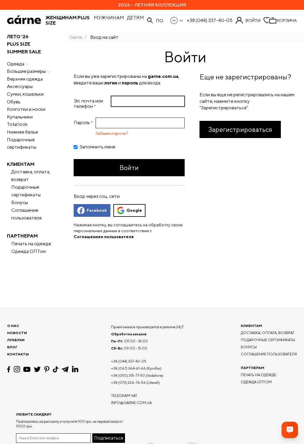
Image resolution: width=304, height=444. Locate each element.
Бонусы (19, 202)
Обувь (13, 102)
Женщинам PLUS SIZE (67, 20)
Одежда (15, 64)
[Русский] (177, 20)
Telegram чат (124, 395)
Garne (75, 37)
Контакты (18, 354)
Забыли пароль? (112, 133)
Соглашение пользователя (26, 214)
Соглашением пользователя (104, 236)
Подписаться (108, 438)
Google (134, 210)
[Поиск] (150, 20)
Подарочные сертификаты (21, 143)
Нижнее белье (22, 132)
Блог (12, 347)
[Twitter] (37, 369)
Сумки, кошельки (25, 94)
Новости (17, 333)
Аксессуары (20, 86)
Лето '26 (17, 36)
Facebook (97, 210)
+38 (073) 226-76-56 (128, 382)
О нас (13, 325)
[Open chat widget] (289, 429)
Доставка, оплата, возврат (30, 175)
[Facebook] (8, 369)
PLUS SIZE (18, 44)
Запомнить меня (97, 147)
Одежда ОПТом (28, 251)
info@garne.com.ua (131, 402)
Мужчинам (109, 17)
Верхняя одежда (25, 79)
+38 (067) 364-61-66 (128, 368)
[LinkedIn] (75, 369)
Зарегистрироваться (240, 129)
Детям (135, 17)
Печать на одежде (31, 243)
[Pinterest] (47, 369)
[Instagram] (17, 369)
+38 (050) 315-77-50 (128, 375)
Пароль (82, 122)
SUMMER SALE (24, 52)
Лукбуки (16, 340)
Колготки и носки (26, 109)
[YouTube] (27, 369)
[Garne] (24, 20)
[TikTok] (55, 369)
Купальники (20, 117)
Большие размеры (26, 71)
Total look (17, 124)
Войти (253, 20)
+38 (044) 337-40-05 (209, 20)
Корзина (287, 20)
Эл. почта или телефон (88, 103)
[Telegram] (65, 369)
